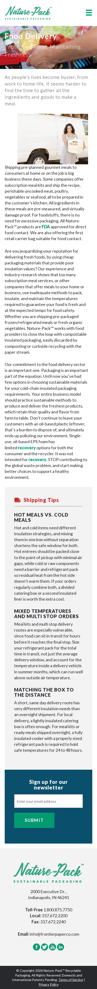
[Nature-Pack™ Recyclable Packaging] (28, 12)
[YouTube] (52, 949)
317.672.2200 (54, 915)
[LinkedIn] (60, 949)
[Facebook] (36, 949)
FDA (46, 226)
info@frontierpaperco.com (54, 934)
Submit (34, 820)
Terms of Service (70, 980)
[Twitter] (44, 949)
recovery (27, 447)
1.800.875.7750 (57, 909)
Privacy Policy (49, 984)
